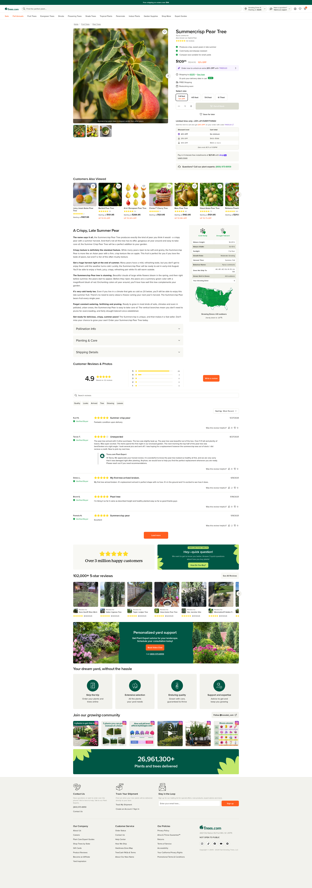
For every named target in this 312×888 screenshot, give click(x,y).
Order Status (120, 830)
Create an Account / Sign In (127, 809)
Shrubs (61, 16)
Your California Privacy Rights (169, 852)
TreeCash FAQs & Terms (125, 852)
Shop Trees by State (81, 844)
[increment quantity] (191, 106)
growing (110, 403)
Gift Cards (77, 848)
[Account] (295, 9)
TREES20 (228, 125)
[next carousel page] (238, 194)
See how (201, 74)
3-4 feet (181, 97)
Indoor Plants (134, 16)
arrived (94, 403)
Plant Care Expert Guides (83, 839)
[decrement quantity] (179, 106)
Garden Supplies (151, 16)
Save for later (209, 114)
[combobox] (226, 411)
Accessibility (162, 848)
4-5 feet (194, 97)
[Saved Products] (300, 9)
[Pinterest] (227, 843)
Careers (76, 835)
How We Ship (121, 844)
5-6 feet (208, 97)
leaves (120, 403)
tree (102, 403)
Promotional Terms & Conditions (171, 857)
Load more (156, 535)
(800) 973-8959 (223, 166)
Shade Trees (90, 16)
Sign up (230, 803)
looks (85, 403)
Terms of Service (164, 844)
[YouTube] (221, 843)
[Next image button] (168, 75)
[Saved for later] (164, 31)
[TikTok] (208, 843)
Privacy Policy (163, 830)
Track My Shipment (124, 804)
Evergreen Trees (47, 16)
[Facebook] (214, 843)
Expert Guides (181, 16)
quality (77, 403)
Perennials (120, 16)
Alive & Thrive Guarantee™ (168, 835)
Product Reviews (80, 852)
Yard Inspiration (79, 861)
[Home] (12, 9)
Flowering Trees (75, 16)
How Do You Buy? (198, 565)
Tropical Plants (106, 16)
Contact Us (78, 811)
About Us (77, 830)
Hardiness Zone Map (124, 848)
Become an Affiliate (81, 857)
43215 (192, 74)
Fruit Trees (31, 16)
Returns (160, 839)
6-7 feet (221, 97)
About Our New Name (124, 857)
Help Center (120, 839)
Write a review (211, 378)
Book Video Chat (155, 647)
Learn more (182, 158)
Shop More (166, 16)
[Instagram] (202, 843)
